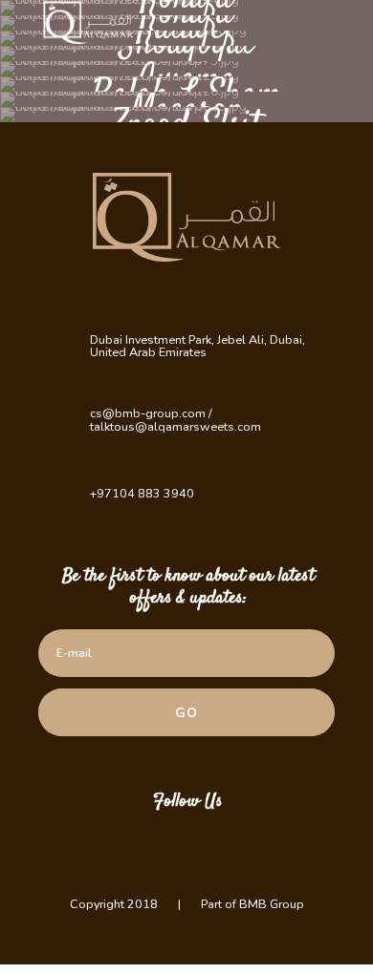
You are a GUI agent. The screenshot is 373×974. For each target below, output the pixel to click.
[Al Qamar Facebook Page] (215, 845)
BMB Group (271, 904)
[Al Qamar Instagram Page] (157, 845)
